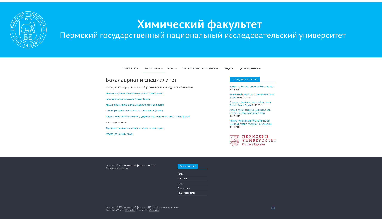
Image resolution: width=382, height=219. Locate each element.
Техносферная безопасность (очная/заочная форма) (134, 110)
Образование (152, 68)
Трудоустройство (186, 192)
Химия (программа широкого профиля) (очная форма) (134, 93)
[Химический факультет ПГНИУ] (191, 4)
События (182, 178)
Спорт (181, 183)
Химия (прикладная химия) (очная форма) (128, 98)
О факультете (130, 68)
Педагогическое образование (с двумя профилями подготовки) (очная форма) (148, 116)
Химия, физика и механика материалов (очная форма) (135, 104)
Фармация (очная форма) (119, 133)
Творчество (184, 188)
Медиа (229, 68)
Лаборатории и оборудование (200, 68)
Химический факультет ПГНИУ (139, 165)
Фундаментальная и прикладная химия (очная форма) (135, 127)
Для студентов (249, 68)
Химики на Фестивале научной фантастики (251, 86)
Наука (171, 68)
